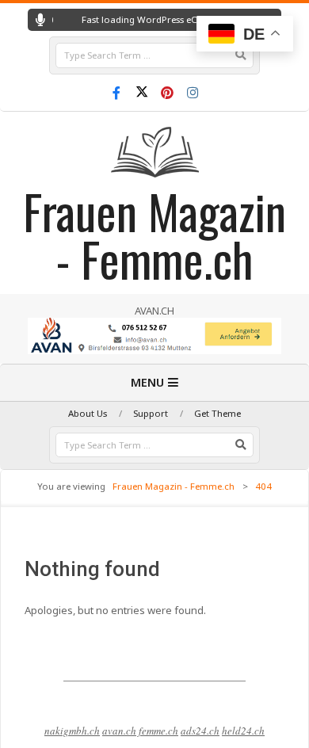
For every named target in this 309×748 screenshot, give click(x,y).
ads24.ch (200, 730)
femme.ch (158, 730)
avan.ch (119, 730)
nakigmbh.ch (72, 730)
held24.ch (243, 730)
